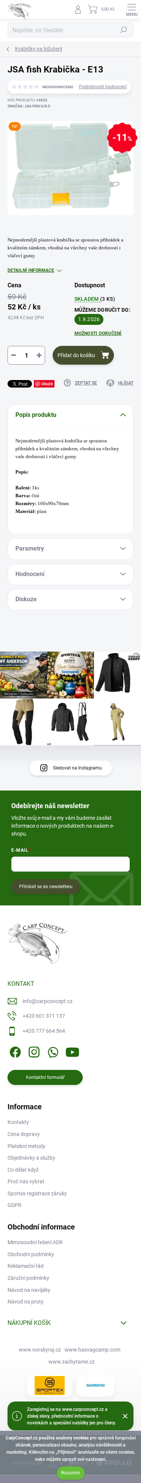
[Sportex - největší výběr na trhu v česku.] (50, 1385)
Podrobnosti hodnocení (103, 86)
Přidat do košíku (76, 355)
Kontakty (18, 1122)
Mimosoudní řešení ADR (35, 1242)
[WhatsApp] (51, 1050)
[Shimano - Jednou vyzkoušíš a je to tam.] (95, 1385)
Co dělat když (23, 1170)
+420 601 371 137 (44, 1016)
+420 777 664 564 (44, 1031)
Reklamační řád (26, 1266)
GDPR (14, 1205)
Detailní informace (31, 270)
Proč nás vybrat (26, 1181)
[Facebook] (14, 1050)
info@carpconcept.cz (48, 1001)
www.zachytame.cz (72, 1362)
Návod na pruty (26, 1302)
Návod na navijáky (29, 1290)
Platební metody (26, 1146)
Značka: (29, 106)
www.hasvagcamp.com (92, 1350)
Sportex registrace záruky (37, 1193)
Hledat (123, 30)
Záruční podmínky (28, 1278)
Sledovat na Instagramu (77, 768)
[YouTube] (72, 1050)
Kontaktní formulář (45, 1077)
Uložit (47, 383)
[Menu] (131, 9)
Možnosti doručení (98, 333)
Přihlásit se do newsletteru (46, 886)
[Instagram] (32, 1050)
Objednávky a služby (31, 1158)
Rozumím (70, 1472)
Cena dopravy (24, 1134)
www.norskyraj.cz (40, 1350)
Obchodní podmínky (31, 1254)
